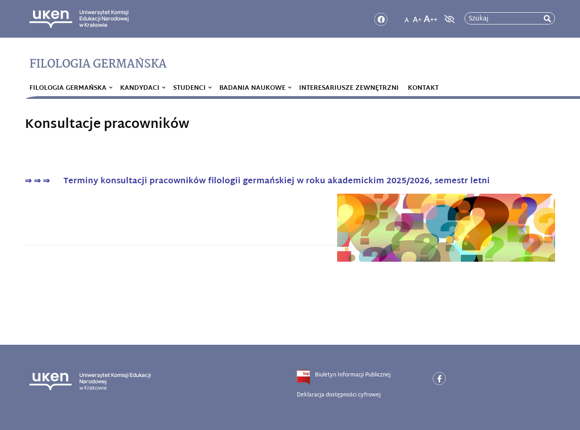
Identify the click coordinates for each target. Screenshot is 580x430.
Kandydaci (140, 88)
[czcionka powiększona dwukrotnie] (430, 16)
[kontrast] (448, 19)
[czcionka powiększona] (417, 16)
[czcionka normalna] (406, 16)
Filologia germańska (67, 88)
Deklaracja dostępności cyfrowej (339, 395)
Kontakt (423, 88)
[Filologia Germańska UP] (439, 378)
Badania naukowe (252, 88)
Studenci (189, 88)
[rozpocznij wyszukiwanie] (547, 19)
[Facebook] (380, 19)
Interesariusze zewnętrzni (349, 88)
